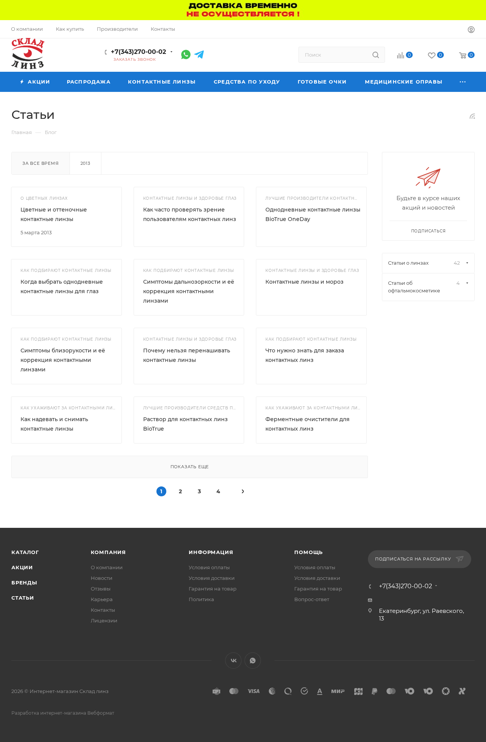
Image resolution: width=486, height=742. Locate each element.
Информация (211, 552)
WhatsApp (253, 660)
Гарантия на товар (213, 589)
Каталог (25, 552)
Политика (201, 599)
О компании (107, 567)
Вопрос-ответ (311, 599)
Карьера (102, 599)
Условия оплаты (209, 567)
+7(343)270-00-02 (138, 51)
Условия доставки (212, 578)
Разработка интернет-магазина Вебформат (62, 713)
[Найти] (375, 55)
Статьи (22, 598)
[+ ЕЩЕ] (463, 82)
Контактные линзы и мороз (304, 281)
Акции (22, 567)
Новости (101, 578)
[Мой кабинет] (471, 30)
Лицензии (104, 620)
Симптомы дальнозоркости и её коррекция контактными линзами (188, 291)
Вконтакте (233, 660)
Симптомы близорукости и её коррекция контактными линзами (63, 360)
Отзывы (100, 589)
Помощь (308, 552)
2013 (85, 163)
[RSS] (472, 116)
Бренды (24, 582)
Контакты (103, 610)
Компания (108, 552)
